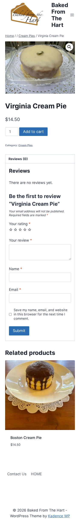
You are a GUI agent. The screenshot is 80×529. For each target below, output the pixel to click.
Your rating (20, 224)
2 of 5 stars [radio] (15, 229)
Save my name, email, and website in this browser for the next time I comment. (40, 314)
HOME (36, 474)
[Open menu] (72, 15)
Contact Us (16, 474)
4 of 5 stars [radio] (25, 229)
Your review (20, 240)
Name (15, 269)
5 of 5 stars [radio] (29, 229)
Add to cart (33, 131)
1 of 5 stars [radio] (11, 229)
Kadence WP (59, 516)
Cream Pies (25, 145)
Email (15, 289)
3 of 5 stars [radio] (20, 229)
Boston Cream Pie (26, 438)
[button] (69, 47)
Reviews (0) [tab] (18, 159)
